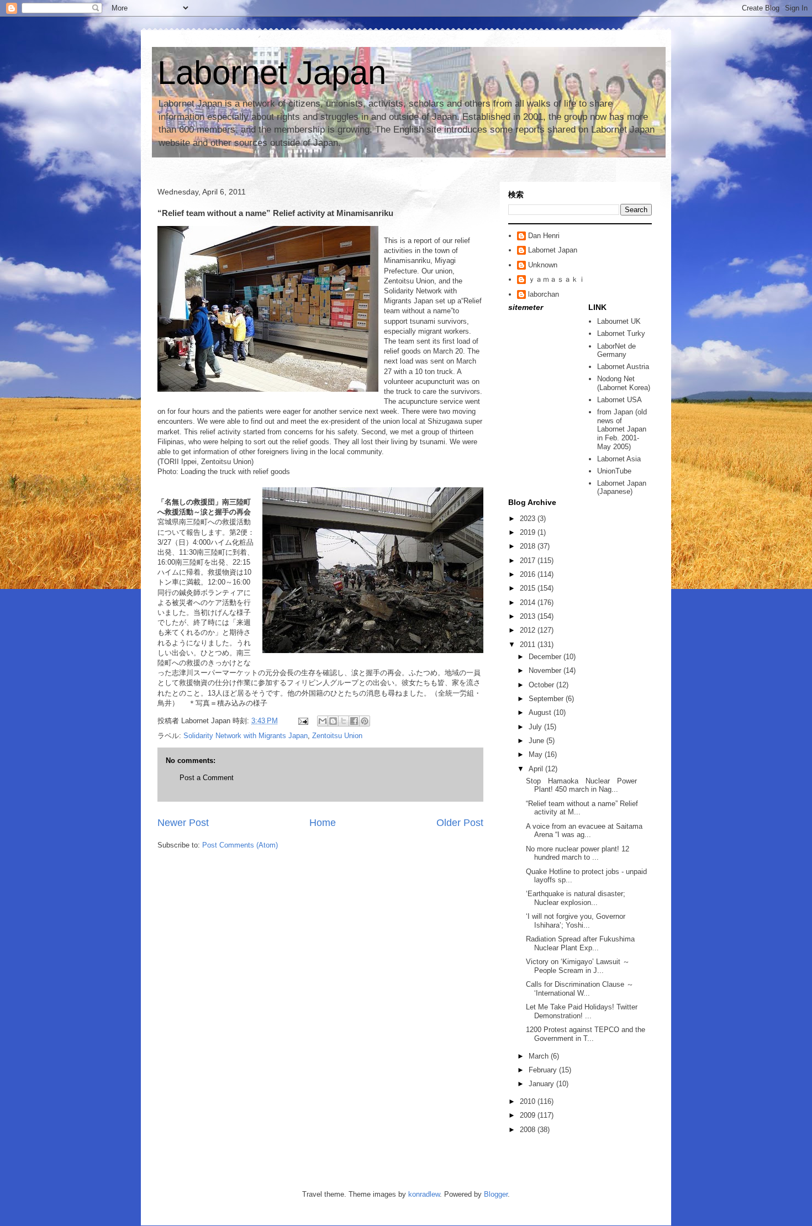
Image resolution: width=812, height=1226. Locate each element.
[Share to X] (343, 721)
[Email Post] (302, 721)
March (540, 1056)
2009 (528, 1115)
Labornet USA (619, 400)
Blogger (496, 1194)
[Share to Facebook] (354, 721)
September (547, 698)
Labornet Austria (623, 366)
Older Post (459, 822)
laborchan (543, 294)
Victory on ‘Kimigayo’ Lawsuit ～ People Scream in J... (578, 966)
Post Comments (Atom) (240, 845)
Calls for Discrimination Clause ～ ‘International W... (580, 988)
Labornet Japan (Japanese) (621, 487)
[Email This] (322, 721)
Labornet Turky (621, 333)
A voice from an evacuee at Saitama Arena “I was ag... (584, 830)
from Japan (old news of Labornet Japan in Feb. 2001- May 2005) (622, 429)
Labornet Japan (271, 72)
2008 (528, 1129)
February (544, 1070)
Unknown (542, 265)
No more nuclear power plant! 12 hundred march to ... (577, 853)
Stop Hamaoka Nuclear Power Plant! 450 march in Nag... (581, 785)
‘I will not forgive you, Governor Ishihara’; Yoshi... (575, 920)
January (542, 1084)
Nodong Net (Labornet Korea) (623, 383)
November (546, 670)
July (536, 727)
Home (322, 822)
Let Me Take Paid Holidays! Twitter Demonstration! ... (581, 1011)
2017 (528, 560)
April (537, 769)
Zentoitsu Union (337, 736)
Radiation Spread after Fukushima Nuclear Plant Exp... (580, 943)
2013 (528, 616)
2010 (528, 1101)
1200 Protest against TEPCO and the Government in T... (585, 1034)
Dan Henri (544, 235)
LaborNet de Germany (616, 350)
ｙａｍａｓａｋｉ (557, 279)
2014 (528, 602)
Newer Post (183, 822)
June (537, 740)
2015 (528, 588)
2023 (528, 518)
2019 (528, 532)
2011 (528, 644)
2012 (528, 630)
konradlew (424, 1194)
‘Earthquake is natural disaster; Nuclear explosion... (575, 898)
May (537, 754)
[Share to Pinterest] (364, 721)
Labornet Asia (619, 459)
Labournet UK (619, 321)
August (541, 712)
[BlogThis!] (333, 721)
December (546, 657)
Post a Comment (207, 778)
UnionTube (614, 471)
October (542, 685)
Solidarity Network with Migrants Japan (245, 736)
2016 (528, 574)
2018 (528, 546)
